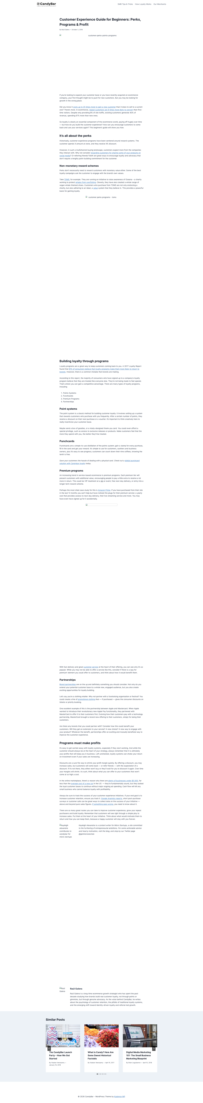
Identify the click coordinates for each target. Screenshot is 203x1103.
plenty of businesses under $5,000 (123, 781)
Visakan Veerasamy (58, 1062)
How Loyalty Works (143, 4)
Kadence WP (119, 1096)
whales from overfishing (85, 182)
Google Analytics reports (111, 798)
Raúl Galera (65, 29)
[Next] (154, 1048)
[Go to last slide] (49, 1048)
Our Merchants (160, 4)
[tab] (97, 1074)
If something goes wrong (102, 804)
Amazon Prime (104, 490)
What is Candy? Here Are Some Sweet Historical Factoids (101, 1055)
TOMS (66, 179)
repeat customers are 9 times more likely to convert (111, 110)
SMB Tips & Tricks (125, 4)
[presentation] (63, 1035)
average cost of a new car (82, 784)
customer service (91, 667)
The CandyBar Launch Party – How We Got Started (60, 1055)
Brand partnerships (68, 684)
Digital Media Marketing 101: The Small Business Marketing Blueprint (138, 1055)
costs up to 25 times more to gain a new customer (94, 107)
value (95, 188)
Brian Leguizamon (134, 1062)
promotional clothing (86, 699)
